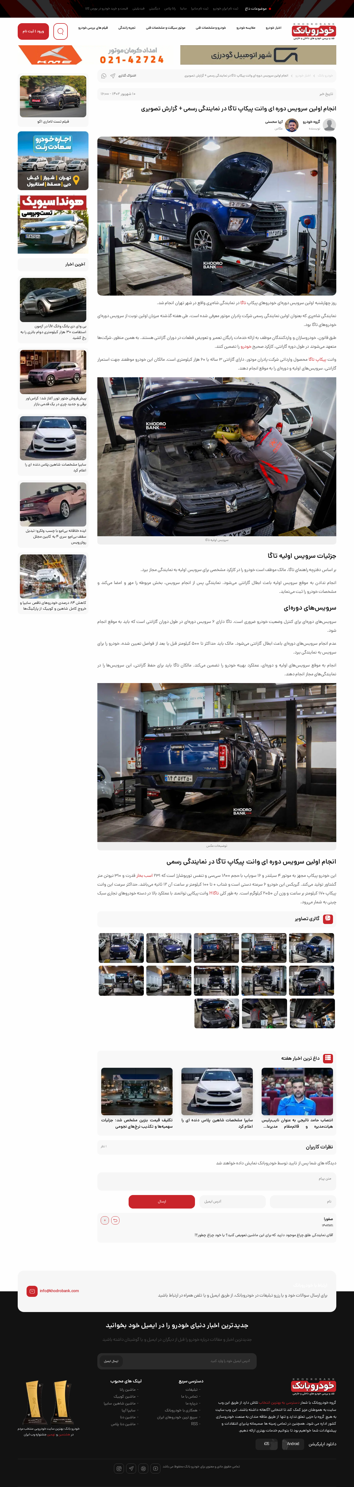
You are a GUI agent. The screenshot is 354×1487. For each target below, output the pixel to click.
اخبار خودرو (273, 28)
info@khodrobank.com (59, 1291)
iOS (266, 1444)
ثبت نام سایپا (200, 8)
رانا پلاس (170, 8)
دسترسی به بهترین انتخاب (279, 1403)
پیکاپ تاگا (317, 360)
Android (293, 1444)
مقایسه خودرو (245, 28)
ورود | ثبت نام (33, 31)
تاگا (243, 303)
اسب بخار (144, 876)
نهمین (50, 1434)
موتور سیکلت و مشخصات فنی (165, 28)
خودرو (246, 347)
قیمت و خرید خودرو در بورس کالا (106, 8)
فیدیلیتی (138, 8)
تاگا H (214, 893)
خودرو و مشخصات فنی (211, 28)
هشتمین (64, 1434)
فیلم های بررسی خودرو (93, 28)
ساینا (183, 8)
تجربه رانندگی (127, 28)
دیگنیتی (154, 8)
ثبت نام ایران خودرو (225, 8)
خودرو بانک (325, 75)
